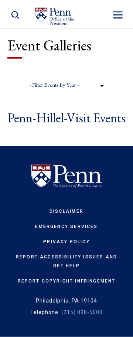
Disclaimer (66, 211)
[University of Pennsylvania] (66, 176)
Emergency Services (66, 226)
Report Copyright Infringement (67, 281)
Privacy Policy (66, 241)
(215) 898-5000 (82, 312)
